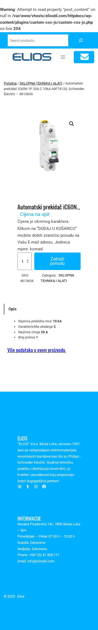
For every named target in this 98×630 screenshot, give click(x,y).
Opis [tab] (12, 309)
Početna (10, 83)
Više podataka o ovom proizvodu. (36, 350)
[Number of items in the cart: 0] (84, 57)
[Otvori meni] (63, 57)
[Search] (80, 40)
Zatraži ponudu (57, 261)
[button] (71, 124)
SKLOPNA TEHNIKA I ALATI (41, 83)
